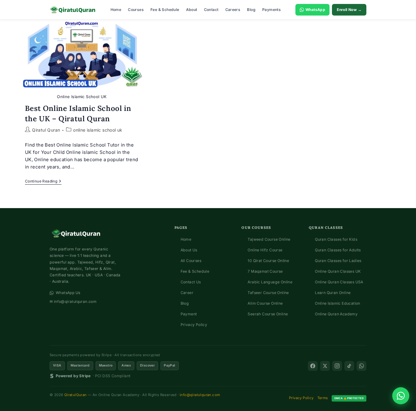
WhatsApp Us (68, 292)
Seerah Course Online (268, 314)
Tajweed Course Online (269, 239)
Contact (211, 9)
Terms (322, 398)
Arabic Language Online (270, 282)
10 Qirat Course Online (268, 260)
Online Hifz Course (265, 250)
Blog (251, 9)
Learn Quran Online (333, 292)
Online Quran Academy (336, 314)
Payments (271, 9)
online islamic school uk (97, 130)
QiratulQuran (75, 395)
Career (187, 292)
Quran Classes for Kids (336, 239)
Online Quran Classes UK (338, 271)
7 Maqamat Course (265, 271)
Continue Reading (43, 181)
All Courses (191, 260)
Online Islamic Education (337, 303)
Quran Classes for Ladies (338, 260)
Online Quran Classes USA (339, 282)
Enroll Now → (349, 9)
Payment (189, 314)
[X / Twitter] (325, 366)
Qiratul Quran (46, 130)
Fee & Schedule (164, 9)
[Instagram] (337, 366)
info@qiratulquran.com (200, 395)
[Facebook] (313, 366)
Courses (136, 9)
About (191, 9)
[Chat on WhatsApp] (400, 395)
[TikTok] (349, 366)
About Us (189, 250)
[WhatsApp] (361, 366)
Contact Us (191, 282)
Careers (233, 9)
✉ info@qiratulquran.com (73, 301)
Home (116, 9)
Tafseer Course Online (268, 292)
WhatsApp (315, 9)
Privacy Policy (194, 324)
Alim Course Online (265, 303)
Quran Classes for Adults (338, 250)
